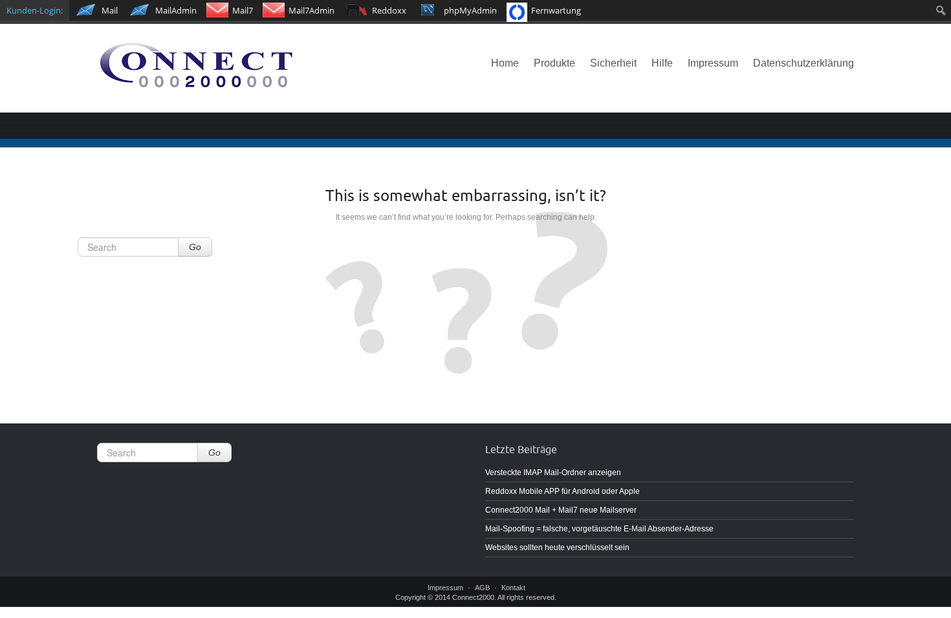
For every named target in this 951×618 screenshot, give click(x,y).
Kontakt (513, 587)
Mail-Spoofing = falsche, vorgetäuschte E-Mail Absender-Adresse (599, 528)
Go (195, 247)
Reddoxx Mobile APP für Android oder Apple (562, 491)
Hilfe (662, 63)
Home (505, 63)
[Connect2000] (216, 68)
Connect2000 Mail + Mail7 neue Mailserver (561, 510)
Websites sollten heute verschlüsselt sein (557, 547)
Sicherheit (613, 63)
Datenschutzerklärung (803, 63)
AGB (482, 587)
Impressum (713, 63)
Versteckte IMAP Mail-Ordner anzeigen (553, 472)
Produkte (554, 63)
